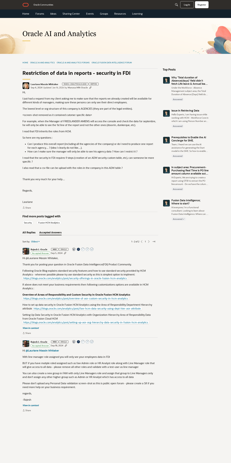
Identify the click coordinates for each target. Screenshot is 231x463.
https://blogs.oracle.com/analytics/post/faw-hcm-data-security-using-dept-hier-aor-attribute (87, 308)
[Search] (176, 5)
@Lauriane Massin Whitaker (42, 350)
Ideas (53, 13)
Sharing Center (71, 13)
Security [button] (28, 222)
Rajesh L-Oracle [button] (39, 249)
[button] (25, 85)
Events (90, 13)
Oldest (34, 241)
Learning (137, 13)
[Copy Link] (90, 87)
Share (26, 207)
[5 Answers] (83, 249)
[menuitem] (43, 4)
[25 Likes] (92, 249)
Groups (104, 13)
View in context (30, 327)
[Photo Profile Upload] (78, 249)
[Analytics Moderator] (74, 249)
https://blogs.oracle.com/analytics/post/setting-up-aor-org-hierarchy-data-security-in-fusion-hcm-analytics (85, 322)
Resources (120, 13)
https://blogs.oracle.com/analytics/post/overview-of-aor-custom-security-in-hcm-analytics (75, 298)
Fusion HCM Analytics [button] (49, 222)
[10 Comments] (87, 249)
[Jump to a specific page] (153, 241)
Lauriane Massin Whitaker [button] (44, 84)
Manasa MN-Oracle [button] (78, 87)
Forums (40, 13)
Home (25, 13)
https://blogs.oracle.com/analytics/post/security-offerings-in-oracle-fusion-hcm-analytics (75, 278)
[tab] (29, 232)
